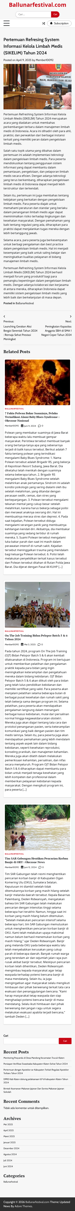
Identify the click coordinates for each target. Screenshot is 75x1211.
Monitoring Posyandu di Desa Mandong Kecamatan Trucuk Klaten (33, 1058)
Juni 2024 (8, 1166)
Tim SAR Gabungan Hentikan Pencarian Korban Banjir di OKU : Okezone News (36, 860)
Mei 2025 (8, 1124)
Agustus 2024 (10, 1154)
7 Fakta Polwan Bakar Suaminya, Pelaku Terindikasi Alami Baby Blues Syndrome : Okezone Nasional (32, 416)
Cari (5, 1035)
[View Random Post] (43, 23)
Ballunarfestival (25, 303)
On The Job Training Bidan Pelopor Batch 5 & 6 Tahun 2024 (36, 637)
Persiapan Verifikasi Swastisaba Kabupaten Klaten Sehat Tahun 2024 (35, 1063)
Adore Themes (23, 1206)
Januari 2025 (9, 1142)
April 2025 (8, 1130)
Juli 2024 (7, 1160)
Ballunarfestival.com (37, 4)
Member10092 (44, 60)
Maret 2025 (9, 1136)
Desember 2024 (11, 1148)
